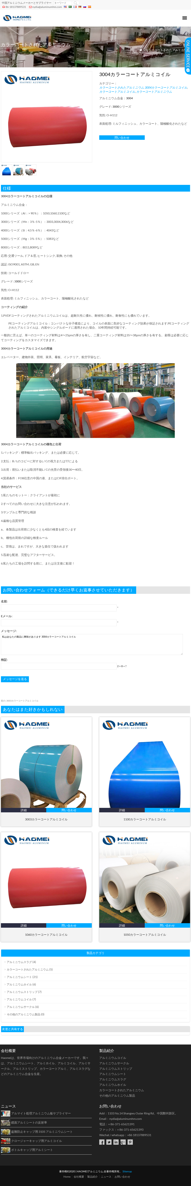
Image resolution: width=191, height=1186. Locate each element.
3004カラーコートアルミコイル (166, 87)
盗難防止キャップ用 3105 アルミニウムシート (42, 1131)
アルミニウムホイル (19, 984)
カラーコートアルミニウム (154, 91)
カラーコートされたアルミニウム (167, 50)
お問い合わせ (122, 1176)
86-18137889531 (16, 6)
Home (67, 1176)
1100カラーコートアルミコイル (144, 819)
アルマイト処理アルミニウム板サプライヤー (41, 1113)
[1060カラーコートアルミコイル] (46, 922)
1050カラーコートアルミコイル (144, 934)
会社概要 (79, 1176)
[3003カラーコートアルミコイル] (46, 806)
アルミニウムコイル (19, 999)
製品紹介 (92, 1176)
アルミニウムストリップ (22, 991)
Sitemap (127, 1171)
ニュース (106, 1176)
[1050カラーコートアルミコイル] (144, 922)
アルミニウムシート (19, 977)
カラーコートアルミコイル (117, 91)
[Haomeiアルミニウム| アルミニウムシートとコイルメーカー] (18, 21)
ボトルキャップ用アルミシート (32, 1149)
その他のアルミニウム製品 (23, 1014)
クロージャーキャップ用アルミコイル (36, 1140)
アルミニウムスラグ (19, 962)
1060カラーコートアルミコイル (46, 934)
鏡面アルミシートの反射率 (29, 1122)
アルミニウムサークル (21, 1006)
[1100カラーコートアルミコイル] (144, 806)
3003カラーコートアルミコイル (19, 700)
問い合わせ (122, 137)
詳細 (24, 810)
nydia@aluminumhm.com (47, 6)
